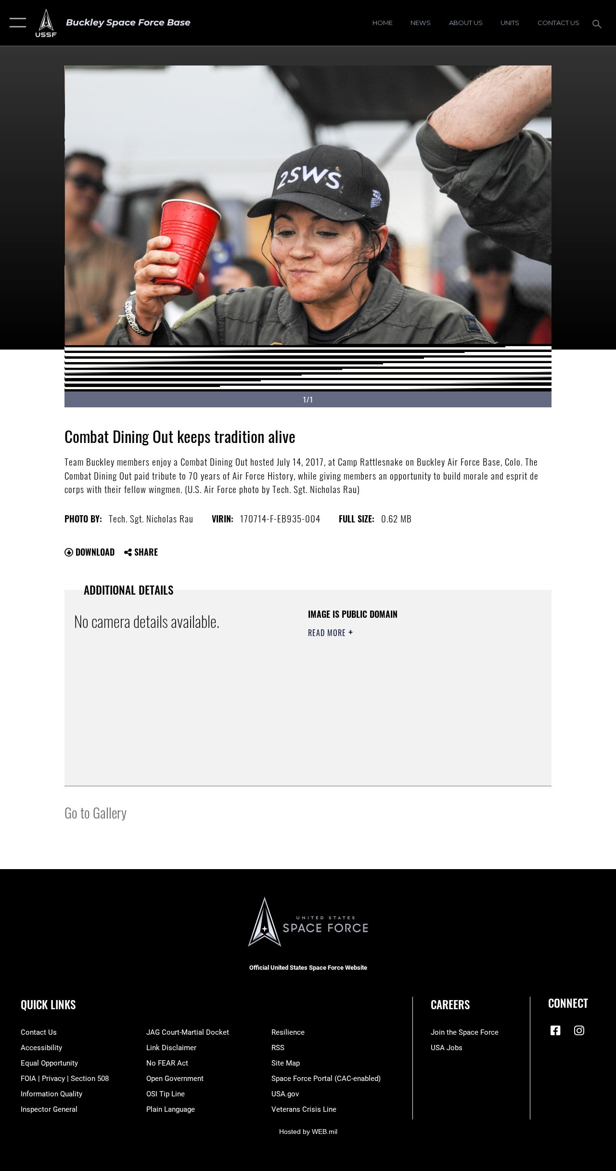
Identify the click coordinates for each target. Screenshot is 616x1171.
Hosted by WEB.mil (308, 1131)
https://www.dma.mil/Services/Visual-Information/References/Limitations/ (394, 714)
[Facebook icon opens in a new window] (555, 1030)
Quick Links (48, 1005)
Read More (328, 632)
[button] (15, 23)
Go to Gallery (95, 812)
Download (94, 552)
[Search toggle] (598, 23)
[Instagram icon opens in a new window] (579, 1030)
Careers (450, 1005)
